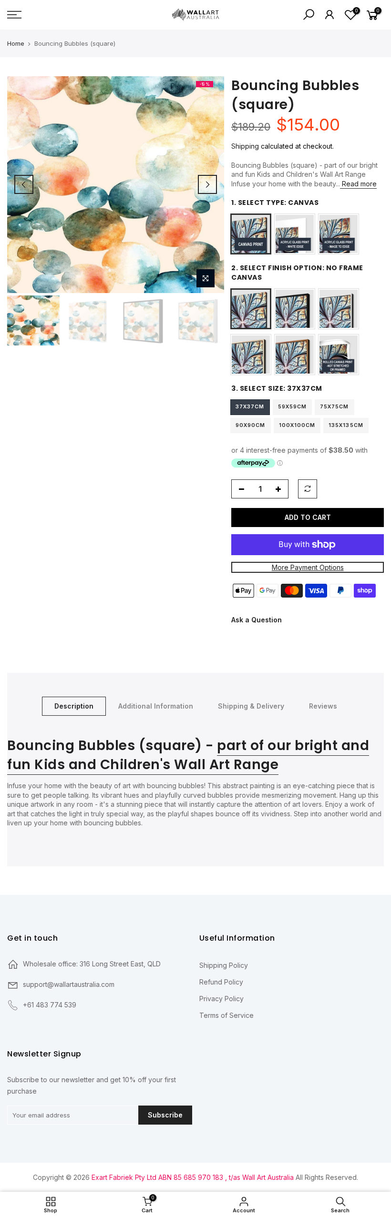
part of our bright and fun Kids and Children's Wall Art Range (188, 755)
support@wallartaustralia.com (68, 984)
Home (15, 43)
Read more (358, 184)
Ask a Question (256, 620)
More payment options (307, 567)
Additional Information (155, 706)
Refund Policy (221, 982)
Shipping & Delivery (251, 706)
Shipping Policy (223, 965)
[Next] (207, 184)
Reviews (323, 706)
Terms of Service (226, 1015)
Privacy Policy (221, 999)
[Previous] (23, 184)
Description (73, 706)
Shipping (245, 146)
